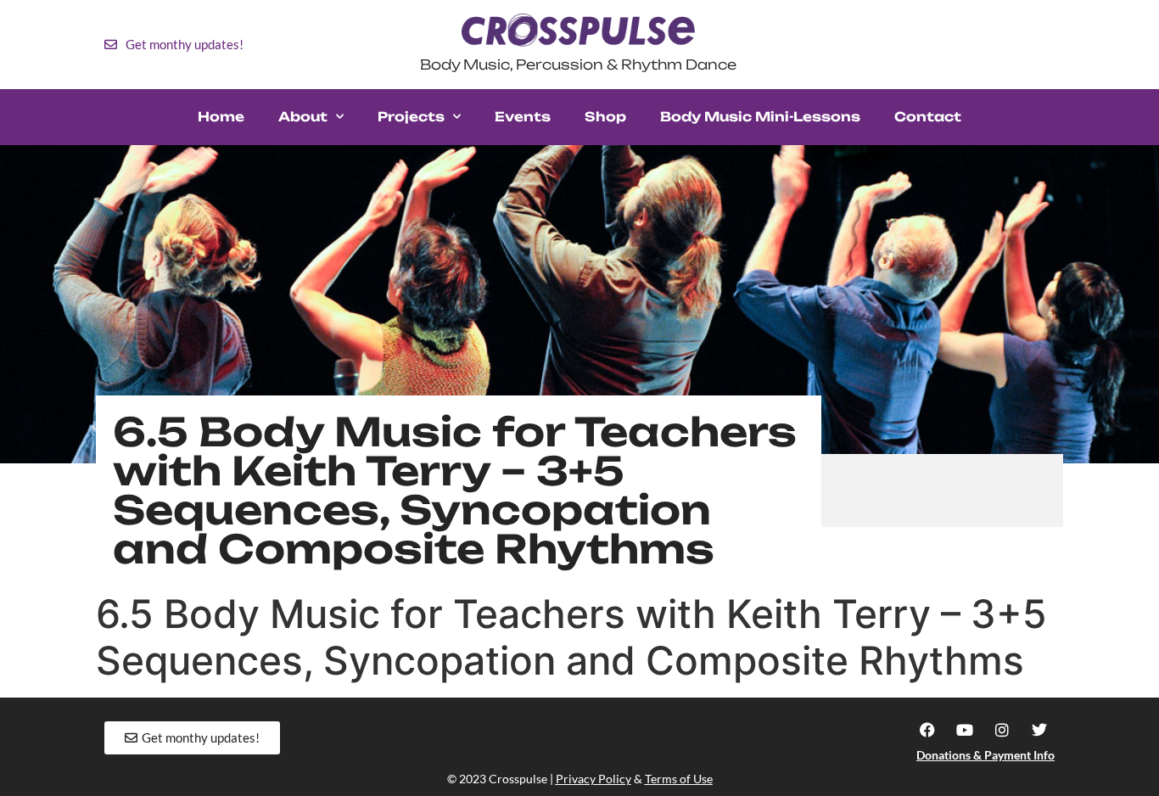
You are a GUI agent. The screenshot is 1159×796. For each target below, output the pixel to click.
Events (523, 117)
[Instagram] (1002, 730)
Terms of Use (679, 778)
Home (221, 117)
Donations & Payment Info (985, 755)
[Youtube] (964, 730)
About (303, 117)
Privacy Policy (593, 778)
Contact (927, 117)
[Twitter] (1039, 730)
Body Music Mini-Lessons (760, 117)
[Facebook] (927, 730)
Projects (411, 117)
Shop (605, 117)
